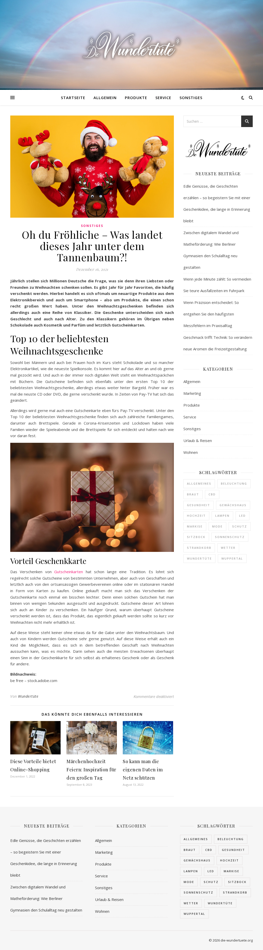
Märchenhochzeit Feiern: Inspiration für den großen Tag (91, 769)
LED (242, 515)
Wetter (228, 548)
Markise (195, 526)
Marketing (192, 393)
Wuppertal (232, 558)
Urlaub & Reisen (197, 440)
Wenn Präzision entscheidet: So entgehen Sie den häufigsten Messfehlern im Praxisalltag (211, 314)
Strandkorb (199, 548)
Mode (217, 526)
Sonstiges (191, 97)
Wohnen (190, 452)
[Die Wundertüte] (131, 45)
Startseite (73, 97)
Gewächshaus (233, 505)
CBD (212, 494)
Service (163, 97)
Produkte (136, 97)
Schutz (239, 526)
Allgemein (105, 97)
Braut (193, 494)
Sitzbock (196, 537)
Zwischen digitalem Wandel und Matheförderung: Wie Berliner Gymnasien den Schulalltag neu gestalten (46, 898)
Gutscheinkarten (68, 571)
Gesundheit (198, 505)
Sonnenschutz (230, 537)
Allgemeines (199, 483)
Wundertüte (28, 696)
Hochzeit (196, 515)
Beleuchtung (234, 483)
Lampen (222, 515)
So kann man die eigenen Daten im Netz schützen (143, 769)
